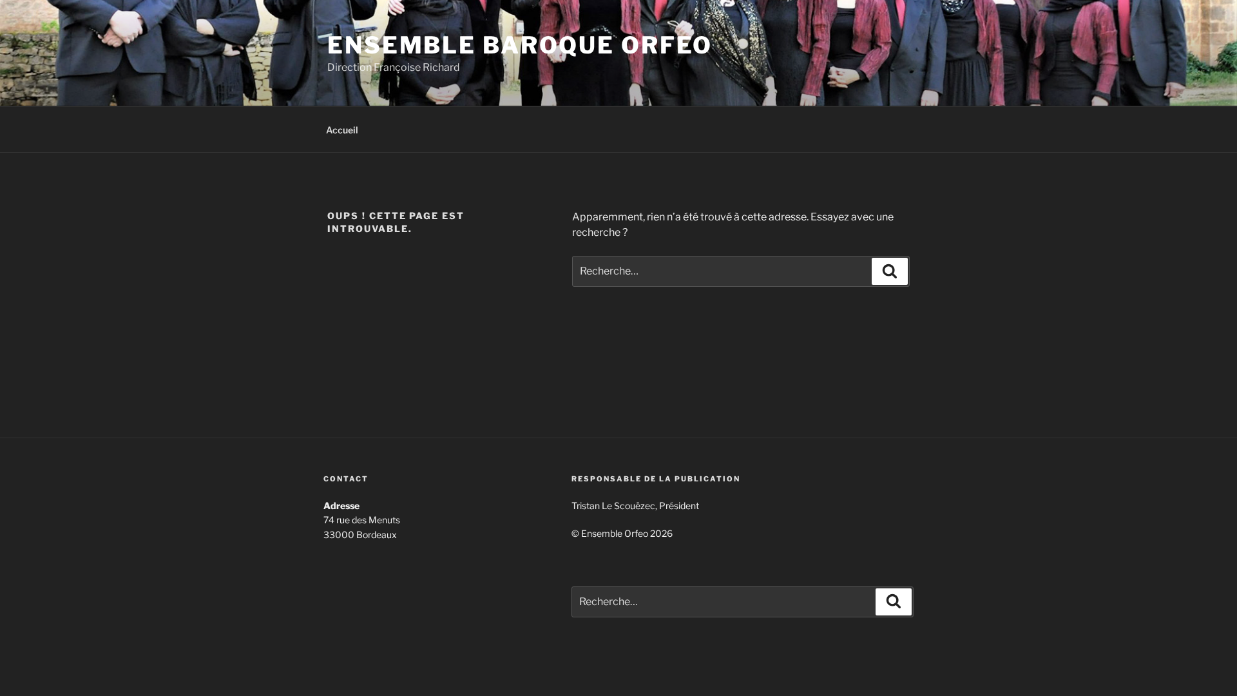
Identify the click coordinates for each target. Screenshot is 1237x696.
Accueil (342, 129)
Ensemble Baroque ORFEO (520, 45)
